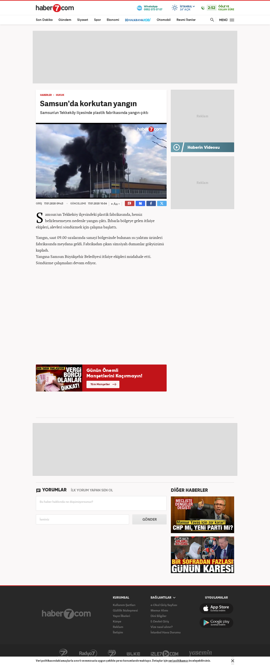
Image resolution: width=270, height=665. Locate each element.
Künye (117, 621)
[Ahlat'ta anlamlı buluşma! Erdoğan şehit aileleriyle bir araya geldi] (202, 554)
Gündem (64, 19)
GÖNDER (149, 519)
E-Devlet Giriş (160, 621)
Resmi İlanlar (186, 19)
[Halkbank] (138, 20)
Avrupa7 (112, 653)
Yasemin (200, 653)
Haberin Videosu (204, 148)
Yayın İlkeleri (121, 616)
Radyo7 (88, 653)
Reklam (118, 627)
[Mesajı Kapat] (232, 661)
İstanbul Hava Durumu (166, 632)
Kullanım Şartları (124, 605)
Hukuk (60, 95)
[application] (101, 161)
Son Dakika (44, 19)
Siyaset (82, 19)
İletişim (118, 632)
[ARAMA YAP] (211, 20)
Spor (97, 19)
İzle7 (164, 653)
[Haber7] (55, 8)
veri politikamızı (178, 660)
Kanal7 (63, 653)
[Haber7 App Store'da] (216, 608)
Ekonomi (113, 19)
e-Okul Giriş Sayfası (164, 605)
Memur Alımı (159, 610)
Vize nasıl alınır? (162, 627)
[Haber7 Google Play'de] (216, 622)
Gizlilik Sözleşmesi (125, 610)
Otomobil (164, 19)
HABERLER (46, 95)
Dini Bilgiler (158, 616)
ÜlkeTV (133, 653)
